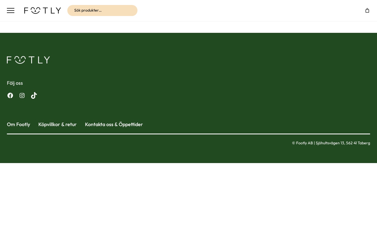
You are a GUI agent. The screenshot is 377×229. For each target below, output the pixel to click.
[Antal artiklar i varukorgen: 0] (367, 10)
